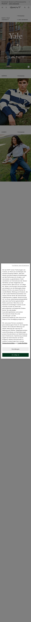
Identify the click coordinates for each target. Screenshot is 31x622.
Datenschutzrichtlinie (8, 343)
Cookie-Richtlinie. (22, 343)
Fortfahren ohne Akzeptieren (20, 265)
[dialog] (15, 311)
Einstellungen (15, 349)
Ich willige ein (15, 355)
